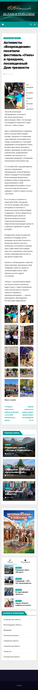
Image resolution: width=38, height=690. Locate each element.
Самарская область (11, 641)
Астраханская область (12, 619)
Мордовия (8, 630)
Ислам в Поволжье (19, 14)
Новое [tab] (10, 562)
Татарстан (8, 651)
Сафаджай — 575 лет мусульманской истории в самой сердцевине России (23, 584)
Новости (17, 38)
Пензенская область (11, 635)
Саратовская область (12, 646)
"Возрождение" (8, 38)
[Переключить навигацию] (34, 24)
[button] (31, 24)
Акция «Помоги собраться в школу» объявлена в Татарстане (23, 606)
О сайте (19, 685)
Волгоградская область (12, 625)
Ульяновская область (12, 657)
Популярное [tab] (25, 562)
